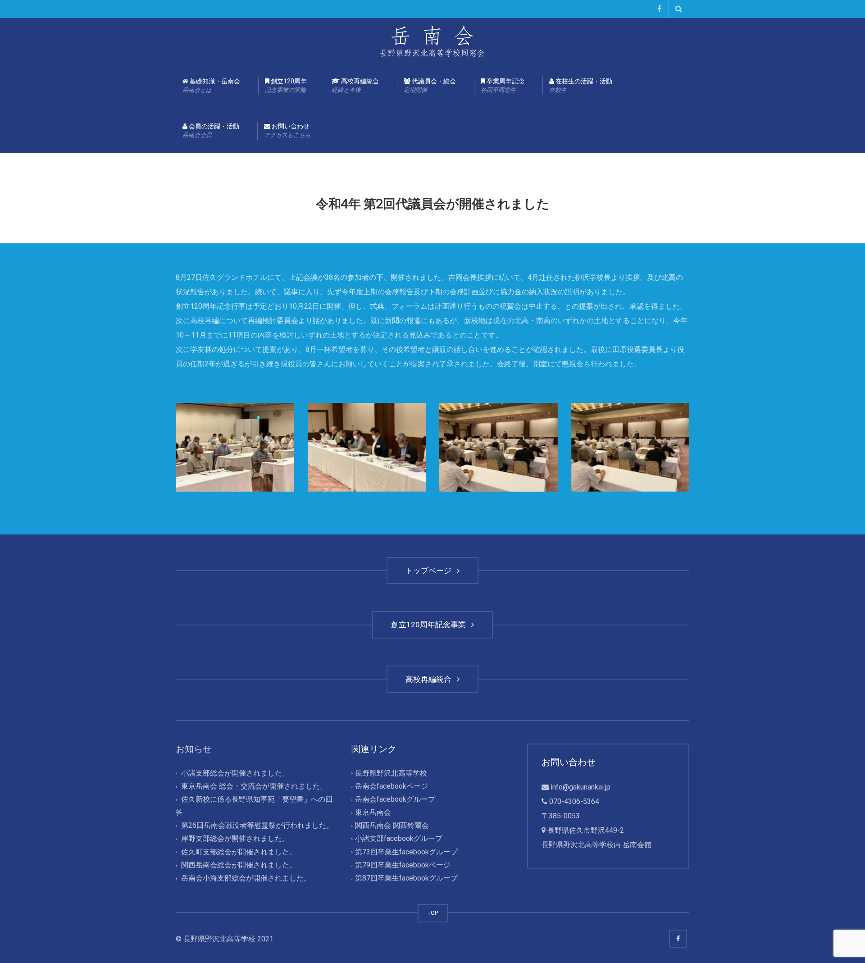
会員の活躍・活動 (210, 130)
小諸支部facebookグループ (398, 839)
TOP (433, 912)
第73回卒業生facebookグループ (406, 852)
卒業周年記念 (502, 85)
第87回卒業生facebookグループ (406, 878)
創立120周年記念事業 (430, 624)
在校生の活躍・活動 (580, 85)
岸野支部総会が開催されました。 (235, 839)
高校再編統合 (355, 85)
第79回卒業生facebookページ (403, 865)
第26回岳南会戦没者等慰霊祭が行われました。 (257, 826)
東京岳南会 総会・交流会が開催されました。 (254, 786)
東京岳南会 (373, 812)
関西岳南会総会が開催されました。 (238, 865)
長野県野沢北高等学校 (391, 773)
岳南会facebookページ (391, 786)
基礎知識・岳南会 (211, 85)
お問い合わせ (287, 130)
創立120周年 (286, 85)
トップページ (430, 570)
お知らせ (194, 749)
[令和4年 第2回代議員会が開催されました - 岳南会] (432, 40)
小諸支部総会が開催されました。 (235, 773)
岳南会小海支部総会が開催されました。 (246, 878)
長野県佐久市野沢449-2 (585, 830)
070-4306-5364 (574, 801)
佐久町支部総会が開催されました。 (238, 852)
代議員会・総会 (430, 85)
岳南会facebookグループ (395, 799)
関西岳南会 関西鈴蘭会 (392, 826)
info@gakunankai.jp (580, 787)
